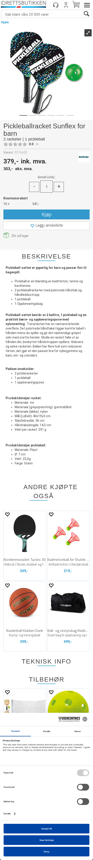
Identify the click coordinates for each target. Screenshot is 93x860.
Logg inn (65, 4)
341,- (36, 204)
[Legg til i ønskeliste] (7, 514)
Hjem (5, 22)
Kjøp (46, 214)
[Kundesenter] (55, 5)
